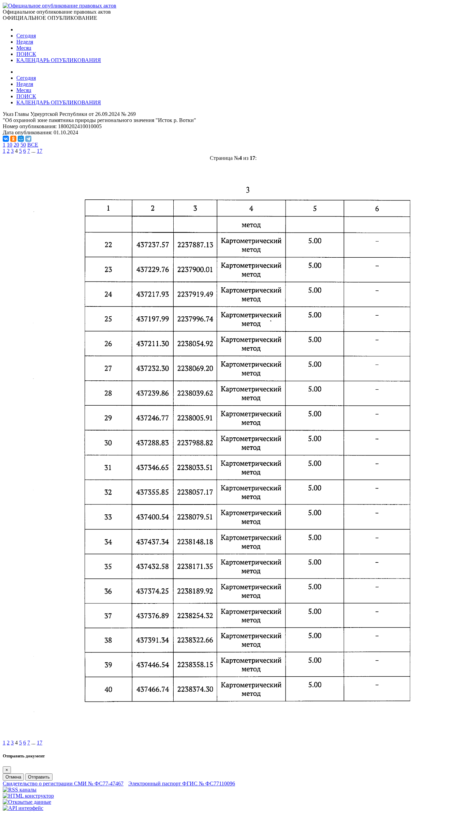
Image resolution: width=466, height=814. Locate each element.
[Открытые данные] (27, 802)
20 (16, 145)
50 (23, 145)
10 (9, 145)
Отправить (39, 777)
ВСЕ (32, 145)
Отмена (13, 777)
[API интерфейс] (23, 808)
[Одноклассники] (13, 139)
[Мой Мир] (21, 139)
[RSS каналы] (20, 790)
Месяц (23, 48)
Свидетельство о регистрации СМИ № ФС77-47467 (63, 783)
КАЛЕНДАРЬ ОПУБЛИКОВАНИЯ (58, 60)
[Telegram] (28, 139)
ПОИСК (26, 54)
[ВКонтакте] (6, 139)
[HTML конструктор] (28, 796)
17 (39, 151)
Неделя (24, 42)
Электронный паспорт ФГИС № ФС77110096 (181, 783)
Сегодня (26, 36)
